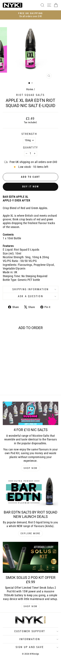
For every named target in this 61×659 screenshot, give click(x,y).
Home (29, 89)
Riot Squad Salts (30, 95)
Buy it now (30, 186)
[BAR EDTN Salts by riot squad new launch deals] (30, 492)
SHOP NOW (30, 468)
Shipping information (30, 289)
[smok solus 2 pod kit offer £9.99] (30, 557)
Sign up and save (30, 647)
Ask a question (30, 296)
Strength (29, 133)
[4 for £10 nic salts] (30, 413)
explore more (31, 533)
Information (29, 639)
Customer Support (29, 631)
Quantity (30, 147)
